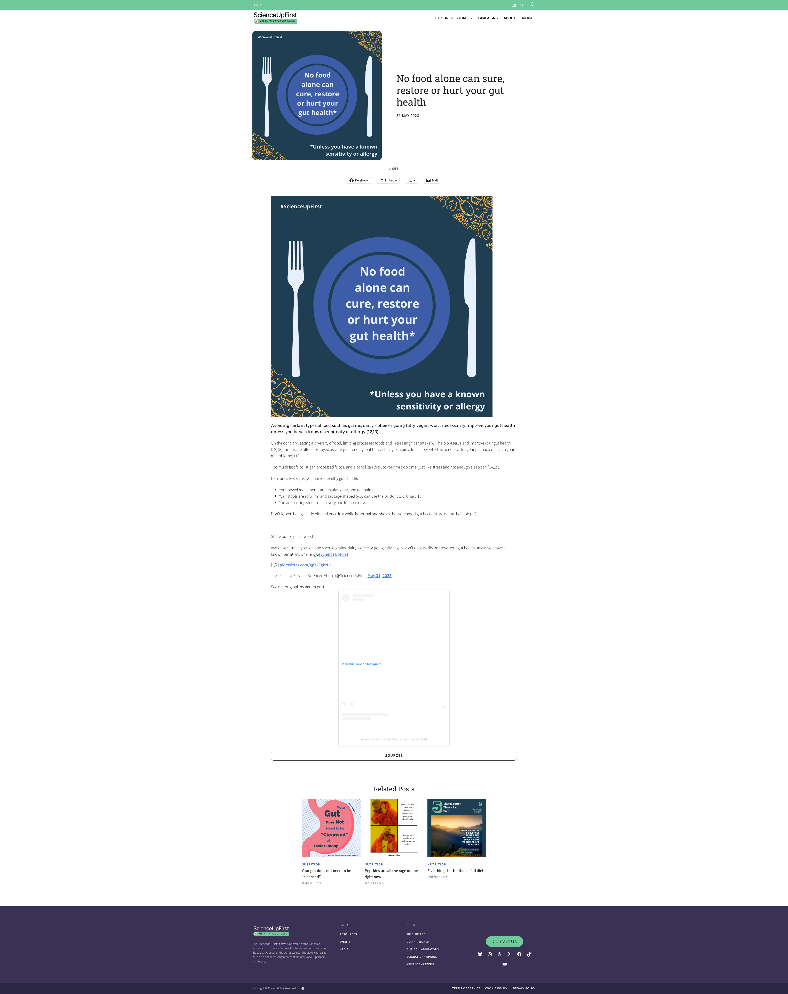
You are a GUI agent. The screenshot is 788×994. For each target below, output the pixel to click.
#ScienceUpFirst (333, 554)
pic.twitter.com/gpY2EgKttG (305, 565)
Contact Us (504, 941)
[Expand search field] (532, 5)
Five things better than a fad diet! (456, 871)
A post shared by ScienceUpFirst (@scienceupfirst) (394, 739)
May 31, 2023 (380, 576)
